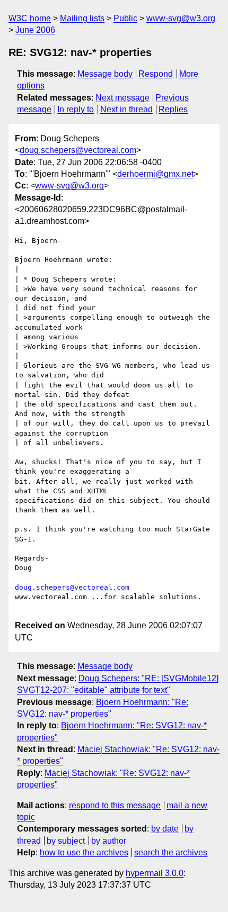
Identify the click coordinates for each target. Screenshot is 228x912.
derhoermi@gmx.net (155, 173)
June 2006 (35, 29)
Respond (155, 73)
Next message (122, 97)
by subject (66, 840)
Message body (105, 73)
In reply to (75, 109)
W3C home (29, 18)
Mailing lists (82, 18)
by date (165, 828)
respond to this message (115, 805)
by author (108, 840)
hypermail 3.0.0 (154, 873)
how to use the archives (84, 852)
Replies (173, 109)
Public (125, 18)
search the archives (170, 852)
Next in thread (126, 109)
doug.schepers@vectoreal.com (78, 150)
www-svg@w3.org (180, 18)
